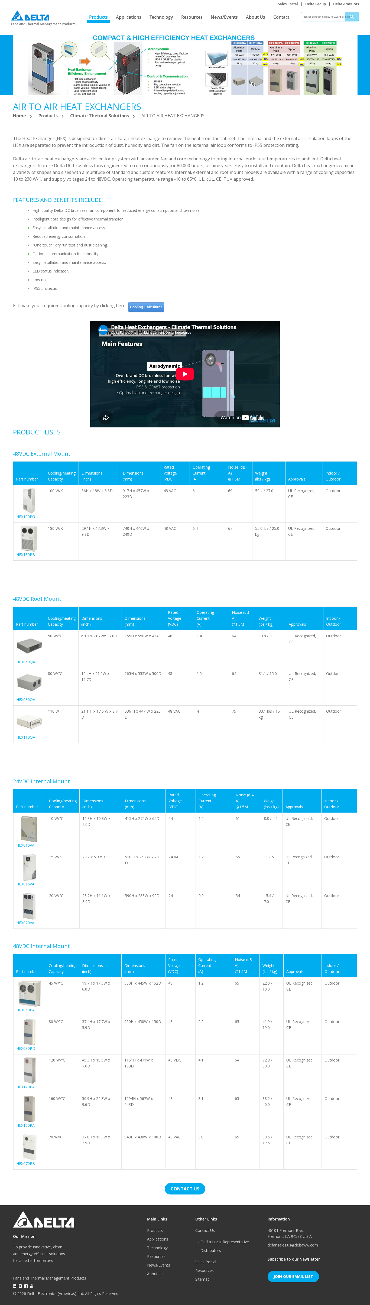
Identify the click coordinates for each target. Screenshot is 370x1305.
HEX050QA (25, 661)
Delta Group (315, 3)
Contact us (185, 1189)
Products (98, 17)
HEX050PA (25, 1009)
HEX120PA (25, 1086)
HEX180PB (25, 554)
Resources (192, 17)
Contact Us (205, 1230)
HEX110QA (25, 737)
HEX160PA (25, 1125)
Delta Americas (346, 3)
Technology (161, 17)
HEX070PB (25, 1163)
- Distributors (209, 1250)
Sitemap (202, 1279)
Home (20, 116)
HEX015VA (25, 884)
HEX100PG (25, 516)
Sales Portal (288, 3)
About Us (255, 17)
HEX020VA (25, 922)
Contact (281, 17)
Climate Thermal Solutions (100, 116)
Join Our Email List (293, 1276)
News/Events (224, 17)
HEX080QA (25, 699)
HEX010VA (25, 845)
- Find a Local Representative (223, 1241)
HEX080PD (25, 1048)
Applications (128, 17)
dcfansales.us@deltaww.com (293, 1245)
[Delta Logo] (30, 14)
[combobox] (330, 16)
